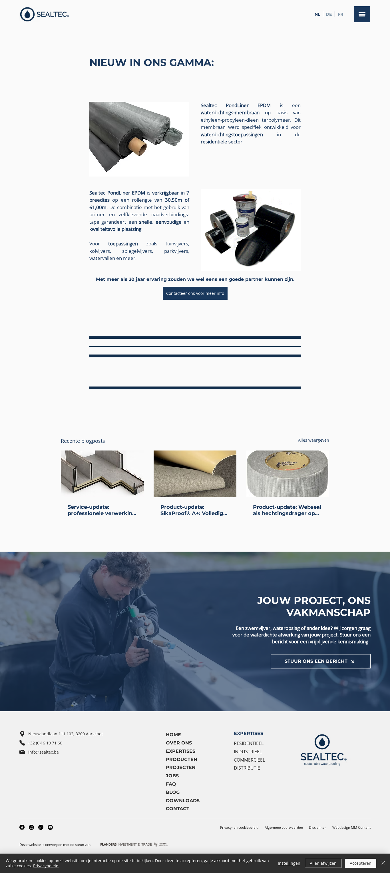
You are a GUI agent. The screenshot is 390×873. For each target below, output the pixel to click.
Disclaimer (317, 827)
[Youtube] (50, 827)
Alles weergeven (313, 440)
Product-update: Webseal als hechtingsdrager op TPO (287, 510)
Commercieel (249, 760)
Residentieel (249, 743)
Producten (181, 759)
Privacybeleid (46, 865)
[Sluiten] (383, 863)
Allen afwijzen (323, 863)
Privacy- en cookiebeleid (239, 827)
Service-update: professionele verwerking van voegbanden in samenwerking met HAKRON (102, 510)
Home (173, 734)
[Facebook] (22, 827)
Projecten (181, 767)
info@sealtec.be (43, 752)
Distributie (247, 768)
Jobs (172, 775)
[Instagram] (31, 827)
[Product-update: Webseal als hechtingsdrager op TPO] (287, 473)
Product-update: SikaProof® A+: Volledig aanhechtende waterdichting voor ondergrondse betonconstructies (191, 510)
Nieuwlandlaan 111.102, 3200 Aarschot (65, 733)
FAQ (171, 784)
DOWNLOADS (183, 800)
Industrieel (248, 751)
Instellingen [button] (289, 863)
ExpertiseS (180, 751)
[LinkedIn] (40, 827)
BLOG (173, 792)
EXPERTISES (248, 733)
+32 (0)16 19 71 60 (45, 743)
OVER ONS (179, 743)
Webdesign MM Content (351, 827)
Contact (177, 808)
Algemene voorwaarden (284, 827)
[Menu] (362, 14)
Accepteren (360, 863)
